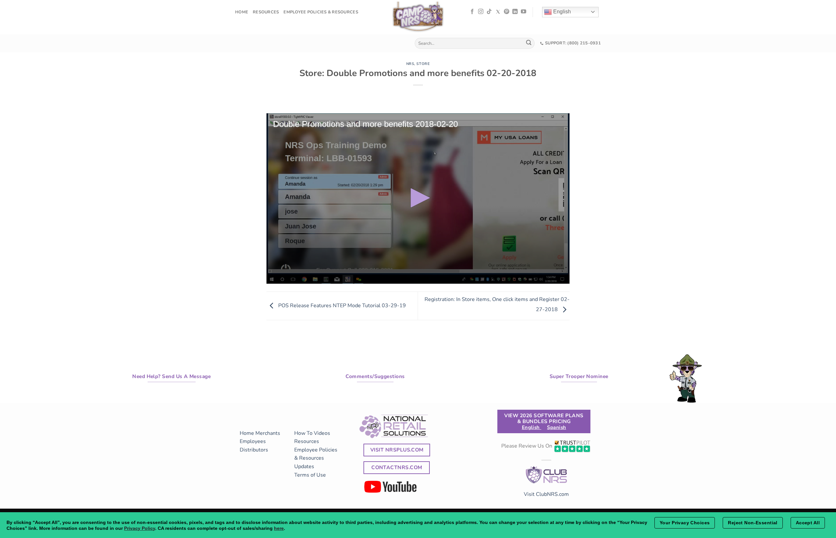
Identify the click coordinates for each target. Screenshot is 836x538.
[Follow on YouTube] (523, 12)
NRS (410, 63)
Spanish (556, 427)
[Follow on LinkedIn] (515, 12)
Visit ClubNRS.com (546, 494)
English (561, 11)
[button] (418, 197)
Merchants (267, 433)
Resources (266, 12)
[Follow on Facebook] (472, 12)
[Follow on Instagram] (480, 12)
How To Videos (312, 433)
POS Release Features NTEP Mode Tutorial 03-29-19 (341, 305)
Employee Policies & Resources (320, 12)
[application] (418, 198)
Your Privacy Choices (685, 522)
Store (423, 63)
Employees (253, 441)
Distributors (254, 449)
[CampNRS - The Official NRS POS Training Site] (418, 18)
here (279, 528)
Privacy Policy (139, 528)
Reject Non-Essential (752, 522)
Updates (304, 466)
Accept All (808, 522)
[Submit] (528, 43)
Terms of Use (310, 475)
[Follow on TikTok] (489, 12)
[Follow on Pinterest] (506, 12)
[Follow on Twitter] (498, 12)
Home (241, 12)
